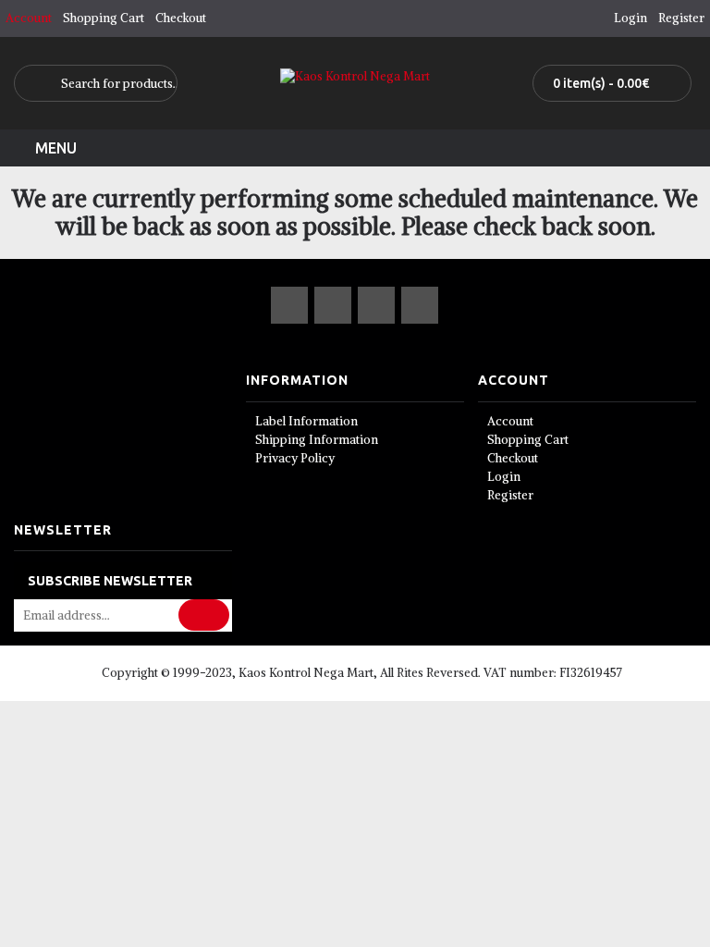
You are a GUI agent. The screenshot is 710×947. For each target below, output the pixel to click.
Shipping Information (316, 440)
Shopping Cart (528, 440)
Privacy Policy (295, 458)
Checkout (512, 458)
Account (510, 421)
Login (503, 477)
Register (510, 495)
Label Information (306, 421)
